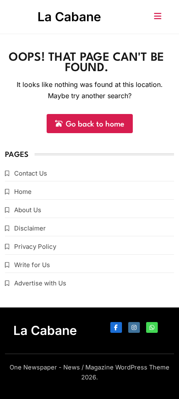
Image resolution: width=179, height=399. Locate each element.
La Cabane (69, 16)
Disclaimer (30, 228)
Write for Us (32, 265)
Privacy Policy (35, 246)
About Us (27, 210)
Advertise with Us (40, 283)
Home (23, 192)
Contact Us (30, 173)
